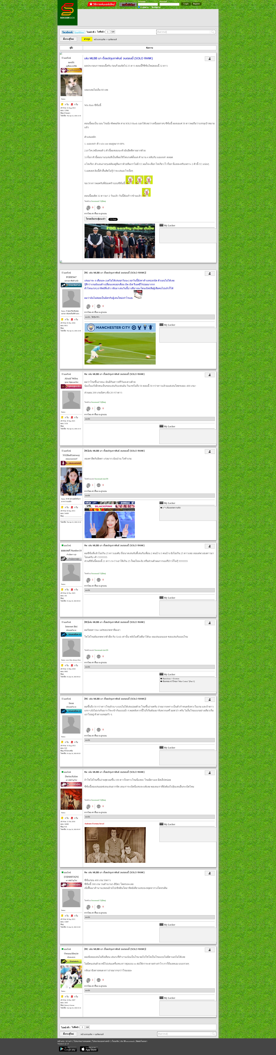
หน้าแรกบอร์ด (99, 39)
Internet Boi (71, 626)
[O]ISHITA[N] (71, 876)
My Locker (169, 225)
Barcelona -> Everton (171, 679)
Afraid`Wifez (71, 378)
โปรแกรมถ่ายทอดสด (82, 1041)
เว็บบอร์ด (115, 1041)
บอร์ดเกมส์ (112, 39)
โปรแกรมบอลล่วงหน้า (101, 1041)
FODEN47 (71, 277)
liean (71, 703)
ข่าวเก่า (69, 1041)
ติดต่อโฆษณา (141, 1041)
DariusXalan (71, 776)
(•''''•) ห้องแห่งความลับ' (172, 508)
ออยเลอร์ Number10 (71, 550)
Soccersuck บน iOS (101, 479)
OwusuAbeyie (71, 953)
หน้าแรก (60, 1041)
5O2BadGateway (71, 455)
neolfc (71, 62)
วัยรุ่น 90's (95, 317)
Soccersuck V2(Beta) (98, 201)
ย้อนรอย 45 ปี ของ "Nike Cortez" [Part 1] (179, 681)
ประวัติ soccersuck (127, 1041)
